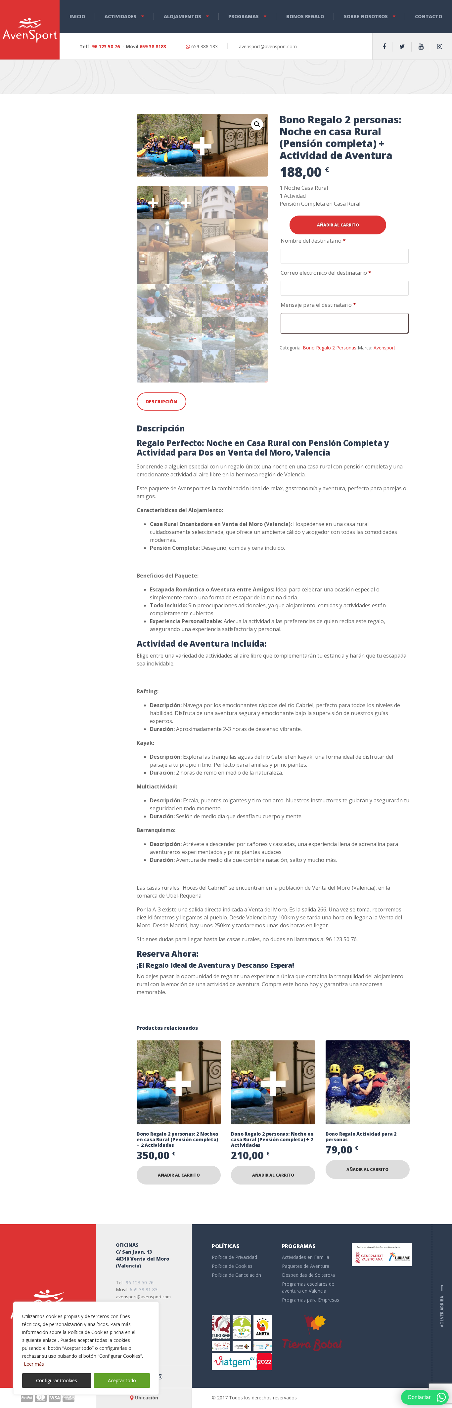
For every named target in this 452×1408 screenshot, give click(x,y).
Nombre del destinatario (313, 240)
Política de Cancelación (236, 1275)
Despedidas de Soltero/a (308, 1275)
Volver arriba (442, 1306)
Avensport (384, 347)
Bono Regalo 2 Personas (329, 347)
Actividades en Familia (305, 1257)
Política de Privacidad (234, 1257)
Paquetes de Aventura (305, 1266)
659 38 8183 (153, 46)
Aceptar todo (122, 1380)
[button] (257, 124)
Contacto (428, 16)
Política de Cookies (232, 1266)
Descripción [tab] (161, 401)
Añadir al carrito (338, 225)
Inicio (77, 16)
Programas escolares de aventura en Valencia (308, 1287)
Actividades (120, 16)
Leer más (34, 1364)
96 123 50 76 (106, 46)
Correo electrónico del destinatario (326, 272)
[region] (86, 1348)
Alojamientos (182, 16)
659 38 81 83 (144, 1289)
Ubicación (146, 1397)
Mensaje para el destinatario (318, 304)
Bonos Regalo (305, 16)
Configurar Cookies (56, 1380)
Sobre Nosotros (366, 16)
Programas (243, 16)
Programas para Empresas (310, 1300)
